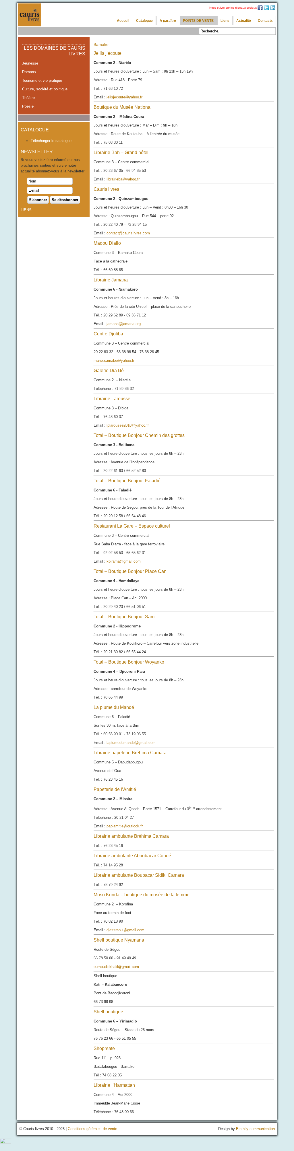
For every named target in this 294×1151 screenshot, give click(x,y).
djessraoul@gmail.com (125, 930)
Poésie (28, 106)
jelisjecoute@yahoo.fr (124, 97)
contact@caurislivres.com (128, 233)
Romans (29, 72)
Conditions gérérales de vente (92, 1129)
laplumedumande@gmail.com (131, 742)
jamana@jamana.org (124, 324)
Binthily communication (255, 1129)
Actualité (243, 20)
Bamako (101, 44)
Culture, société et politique (44, 89)
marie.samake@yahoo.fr (114, 360)
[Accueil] (29, 14)
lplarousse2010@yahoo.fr (128, 425)
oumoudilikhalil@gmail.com (116, 967)
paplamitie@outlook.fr (125, 826)
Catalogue (144, 20)
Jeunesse (30, 63)
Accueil (123, 20)
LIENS (26, 210)
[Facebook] (260, 9)
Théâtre (28, 98)
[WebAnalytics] (5, 1142)
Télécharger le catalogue (51, 141)
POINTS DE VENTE (198, 20)
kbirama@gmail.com (124, 561)
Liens (224, 20)
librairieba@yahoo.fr (123, 179)
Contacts (265, 20)
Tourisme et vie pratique (42, 80)
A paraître (168, 20)
